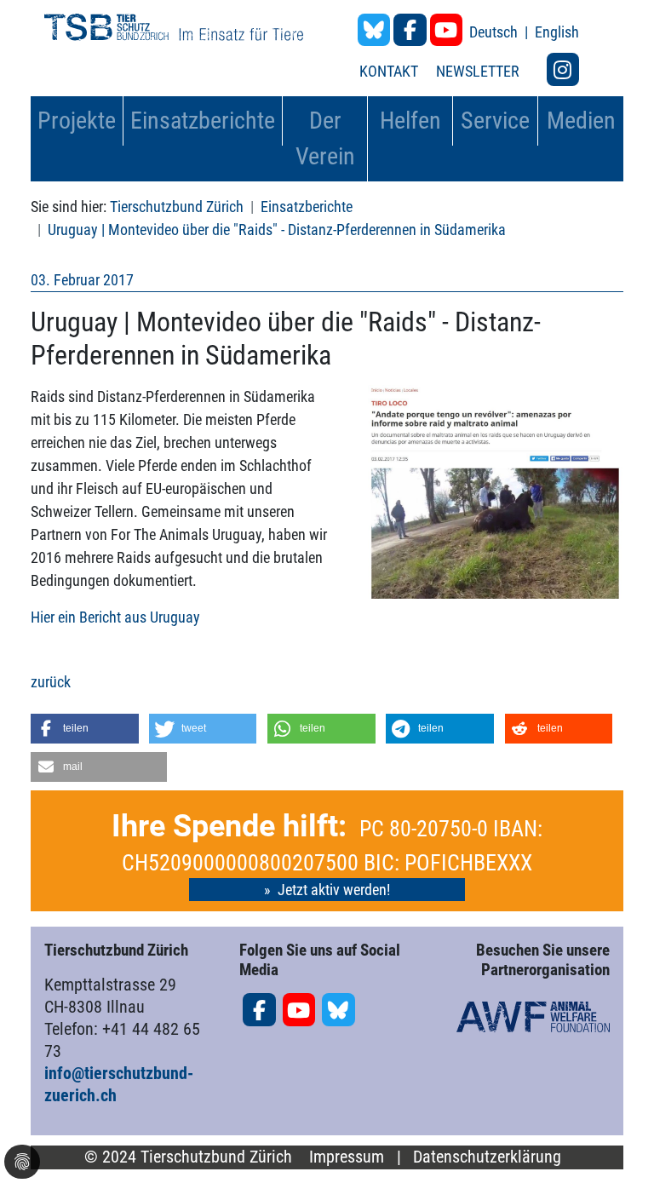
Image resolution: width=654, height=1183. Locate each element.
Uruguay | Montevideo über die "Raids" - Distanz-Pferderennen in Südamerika (277, 229)
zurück (51, 682)
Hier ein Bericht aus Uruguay (115, 617)
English (557, 32)
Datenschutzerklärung (487, 1157)
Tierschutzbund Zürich (177, 206)
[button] (85, 729)
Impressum (346, 1157)
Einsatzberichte (307, 206)
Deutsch (495, 32)
